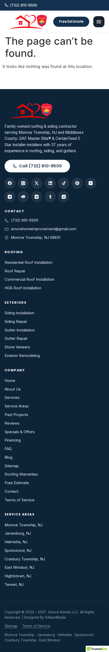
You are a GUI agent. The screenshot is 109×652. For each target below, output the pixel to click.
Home (10, 380)
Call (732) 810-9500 (40, 166)
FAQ (8, 449)
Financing (13, 440)
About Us (13, 389)
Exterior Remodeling (22, 355)
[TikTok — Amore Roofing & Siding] (63, 183)
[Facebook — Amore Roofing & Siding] (10, 183)
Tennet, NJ (14, 584)
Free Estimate (71, 21)
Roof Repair (15, 271)
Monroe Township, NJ (24, 525)
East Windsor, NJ (19, 567)
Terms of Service (19, 500)
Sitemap (12, 466)
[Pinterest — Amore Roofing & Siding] (77, 183)
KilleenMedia (55, 617)
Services (12, 397)
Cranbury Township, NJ (25, 559)
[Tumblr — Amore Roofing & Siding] (50, 196)
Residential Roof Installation (28, 262)
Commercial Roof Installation (29, 279)
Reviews (12, 423)
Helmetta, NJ (16, 542)
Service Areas (17, 406)
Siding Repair (16, 321)
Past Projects (16, 414)
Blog (8, 457)
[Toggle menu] (98, 21)
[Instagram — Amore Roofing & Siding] (23, 183)
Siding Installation (19, 313)
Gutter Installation (20, 330)
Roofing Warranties (21, 474)
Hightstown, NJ (18, 576)
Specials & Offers (20, 432)
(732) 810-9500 (23, 5)
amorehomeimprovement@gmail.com (43, 229)
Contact (11, 491)
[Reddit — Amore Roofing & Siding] (23, 196)
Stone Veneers (17, 347)
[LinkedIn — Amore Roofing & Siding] (50, 183)
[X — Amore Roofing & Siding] (36, 183)
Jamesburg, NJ (18, 533)
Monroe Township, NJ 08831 (35, 237)
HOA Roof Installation (23, 288)
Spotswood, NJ (18, 550)
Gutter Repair (16, 338)
